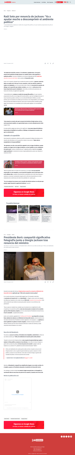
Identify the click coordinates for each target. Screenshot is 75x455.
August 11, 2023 (28, 358)
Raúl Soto (17, 186)
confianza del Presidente (26, 316)
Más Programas (50, 2)
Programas (9, 10)
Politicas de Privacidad (37, 450)
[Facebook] (48, 63)
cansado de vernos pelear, (35, 300)
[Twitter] (50, 63)
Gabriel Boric (6, 418)
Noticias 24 (14, 10)
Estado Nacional (37, 2)
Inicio (5, 10)
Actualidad (9, 234)
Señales (59, 2)
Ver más (16, 112)
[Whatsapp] (45, 63)
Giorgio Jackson (23, 186)
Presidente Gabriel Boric (8, 186)
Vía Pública (44, 2)
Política (13, 234)
